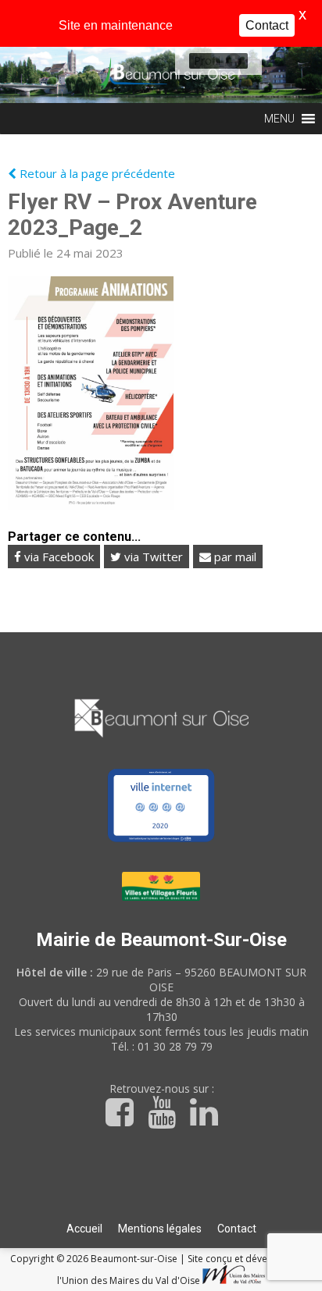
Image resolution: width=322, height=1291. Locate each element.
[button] (207, 61)
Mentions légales (160, 1228)
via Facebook (57, 556)
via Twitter (152, 556)
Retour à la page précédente (95, 173)
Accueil (84, 1228)
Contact (236, 1228)
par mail (233, 556)
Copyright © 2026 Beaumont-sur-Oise (95, 1258)
